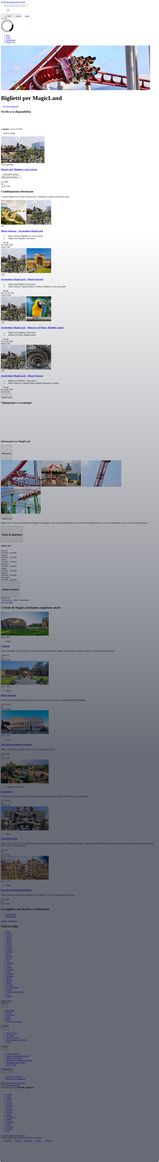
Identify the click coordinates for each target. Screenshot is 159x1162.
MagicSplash (11, 917)
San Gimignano (12, 987)
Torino (8, 943)
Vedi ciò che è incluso (10, 177)
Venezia (9, 934)
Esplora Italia (6, 1001)
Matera (8, 983)
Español (9, 1108)
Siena (8, 954)
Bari (7, 994)
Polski (8, 1124)
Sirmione (9, 963)
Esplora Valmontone (9, 921)
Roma (8, 932)
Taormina (9, 974)
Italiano (9, 1115)
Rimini (8, 978)
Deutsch (9, 1103)
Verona (9, 945)
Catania (9, 967)
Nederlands (10, 1117)
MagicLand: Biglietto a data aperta (19, 169)
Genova (9, 949)
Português (10, 1122)
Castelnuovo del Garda (15, 992)
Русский (9, 1126)
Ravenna (9, 956)
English (9, 1094)
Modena (9, 981)
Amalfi (8, 990)
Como (8, 972)
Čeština (9, 1099)
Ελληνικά (10, 1106)
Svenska (9, 1129)
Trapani (9, 996)
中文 (8, 1131)
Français (9, 1110)
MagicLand (10, 914)
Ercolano (9, 985)
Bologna (9, 952)
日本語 (9, 1120)
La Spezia (10, 969)
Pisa (7, 961)
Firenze (9, 936)
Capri (8, 965)
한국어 (9, 1112)
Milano (9, 938)
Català (8, 1097)
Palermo (9, 947)
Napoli (8, 940)
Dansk (8, 1101)
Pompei (9, 958)
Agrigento (10, 976)
